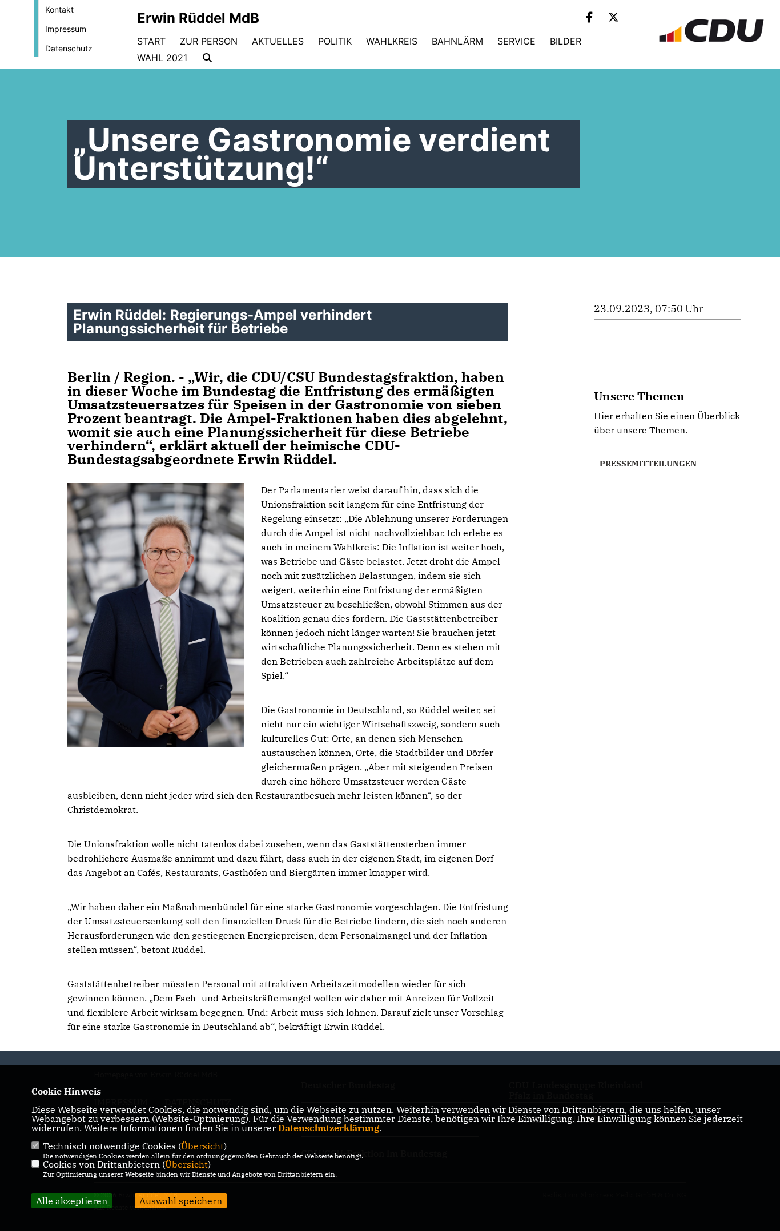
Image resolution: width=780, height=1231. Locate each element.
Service (516, 41)
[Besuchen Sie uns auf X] (613, 18)
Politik (335, 41)
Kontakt (59, 9)
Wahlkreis (391, 41)
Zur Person (209, 41)
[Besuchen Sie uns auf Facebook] (590, 18)
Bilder (565, 41)
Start (151, 41)
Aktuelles (278, 41)
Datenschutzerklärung (328, 1127)
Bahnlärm (457, 41)
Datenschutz (69, 48)
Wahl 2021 (162, 57)
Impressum (65, 29)
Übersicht (202, 1146)
